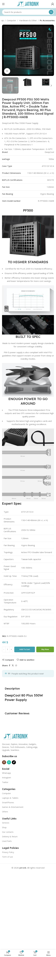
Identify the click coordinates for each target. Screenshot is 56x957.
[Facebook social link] (9, 665)
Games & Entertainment (12, 807)
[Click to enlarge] (7, 71)
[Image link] (15, 736)
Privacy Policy (8, 852)
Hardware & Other (28, 20)
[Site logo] (28, 3)
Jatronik (22, 867)
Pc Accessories (47, 20)
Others (5, 811)
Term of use (7, 857)
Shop (4, 827)
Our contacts (7, 832)
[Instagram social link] (4, 762)
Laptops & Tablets (10, 798)
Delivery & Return (10, 836)
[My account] (52, 4)
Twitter (5, 782)
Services (5, 822)
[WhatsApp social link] (16, 665)
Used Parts (7, 841)
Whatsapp (6, 773)
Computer (11, 20)
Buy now (45, 649)
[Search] (51, 12)
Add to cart (24, 649)
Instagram (6, 777)
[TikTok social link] (14, 762)
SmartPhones (8, 802)
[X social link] (13, 665)
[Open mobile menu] (3, 4)
